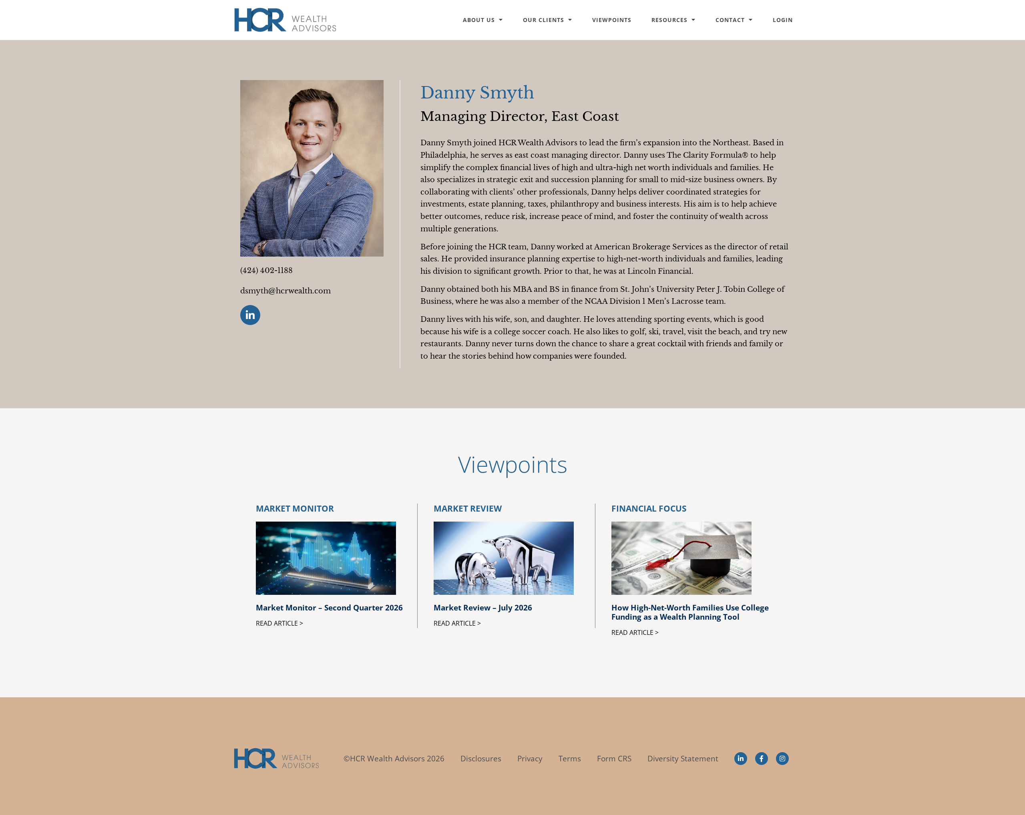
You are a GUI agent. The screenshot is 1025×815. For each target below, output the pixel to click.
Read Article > (279, 623)
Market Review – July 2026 (483, 607)
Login (783, 20)
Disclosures (480, 758)
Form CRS (614, 758)
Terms (570, 758)
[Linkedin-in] (250, 315)
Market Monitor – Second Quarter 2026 (329, 607)
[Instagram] (782, 758)
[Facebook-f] (761, 758)
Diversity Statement (682, 758)
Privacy (530, 758)
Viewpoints (611, 20)
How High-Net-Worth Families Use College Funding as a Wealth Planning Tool (690, 612)
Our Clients (543, 20)
